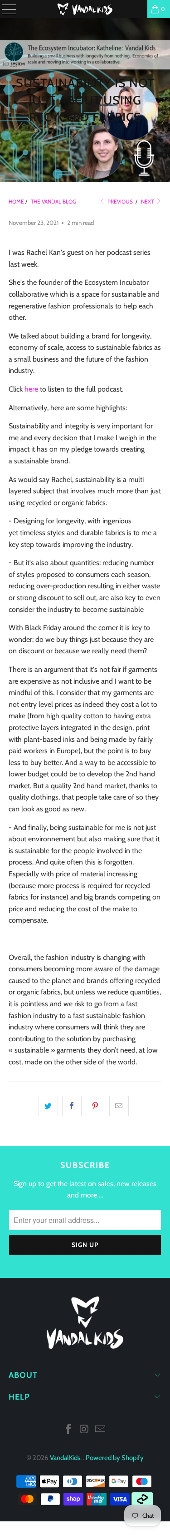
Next (148, 201)
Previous (119, 201)
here (31, 389)
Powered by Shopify (115, 1458)
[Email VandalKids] (100, 1429)
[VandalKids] (85, 9)
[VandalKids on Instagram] (85, 1429)
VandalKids (65, 1458)
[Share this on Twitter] (48, 1106)
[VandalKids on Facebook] (69, 1429)
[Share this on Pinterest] (95, 1106)
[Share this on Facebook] (72, 1106)
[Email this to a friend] (119, 1106)
